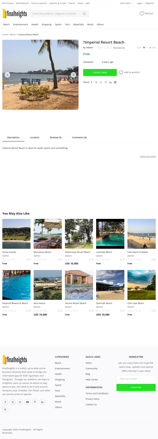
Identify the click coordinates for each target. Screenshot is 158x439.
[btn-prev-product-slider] (7, 75)
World (90, 24)
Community (92, 368)
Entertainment (20, 24)
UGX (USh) (125, 3)
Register (150, 3)
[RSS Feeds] (5, 409)
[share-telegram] (115, 82)
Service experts (39, 3)
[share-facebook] (91, 82)
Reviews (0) (55, 137)
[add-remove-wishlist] (26, 223)
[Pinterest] (35, 402)
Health (34, 24)
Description (13, 137)
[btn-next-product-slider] (73, 75)
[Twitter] (13, 402)
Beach (6, 24)
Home (5, 34)
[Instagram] (20, 402)
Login (139, 3)
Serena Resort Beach (75, 303)
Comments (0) (79, 137)
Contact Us (91, 404)
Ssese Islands (9, 252)
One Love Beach (135, 303)
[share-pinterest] (106, 82)
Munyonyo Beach (42, 252)
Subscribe (136, 387)
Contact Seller (100, 72)
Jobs (88, 3)
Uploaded (88, 61)
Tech (67, 24)
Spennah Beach (104, 303)
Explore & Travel (57, 3)
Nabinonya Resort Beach (77, 252)
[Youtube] (27, 402)
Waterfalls (78, 24)
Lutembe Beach (104, 252)
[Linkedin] (42, 402)
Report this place (148, 156)
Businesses (8, 3)
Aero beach (39, 303)
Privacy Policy (92, 398)
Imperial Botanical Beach (15, 303)
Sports (58, 24)
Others (100, 24)
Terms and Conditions (97, 393)
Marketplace (22, 3)
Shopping (47, 24)
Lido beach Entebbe (137, 252)
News (80, 3)
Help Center (92, 379)
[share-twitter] (96, 82)
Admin (89, 47)
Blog (88, 374)
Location (34, 137)
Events (72, 3)
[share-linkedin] (111, 82)
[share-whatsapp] (101, 82)
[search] (84, 13)
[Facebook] (5, 402)
